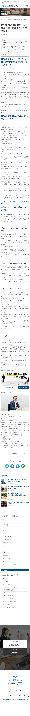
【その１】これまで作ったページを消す (15, 49)
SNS (4, 528)
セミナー (5, 545)
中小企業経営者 (7, 539)
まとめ (4, 54)
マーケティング (7, 536)
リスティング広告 (8, 558)
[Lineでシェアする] (23, 466)
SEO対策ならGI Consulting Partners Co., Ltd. (17, 699)
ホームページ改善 (8, 533)
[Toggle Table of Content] (25, 40)
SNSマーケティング (8, 584)
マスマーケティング (8, 607)
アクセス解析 (6, 604)
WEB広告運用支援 (8, 590)
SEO (4, 519)
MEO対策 (5, 581)
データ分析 (6, 530)
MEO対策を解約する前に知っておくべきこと (14, 46)
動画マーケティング (8, 593)
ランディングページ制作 (9, 601)
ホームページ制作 (8, 598)
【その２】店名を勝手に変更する (13, 51)
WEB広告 (5, 525)
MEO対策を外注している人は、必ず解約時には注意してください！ (15, 43)
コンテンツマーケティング (10, 564)
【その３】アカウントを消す (12, 53)
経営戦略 (5, 555)
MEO (4, 522)
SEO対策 (5, 578)
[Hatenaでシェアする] (18, 466)
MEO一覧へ (15, 453)
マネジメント (6, 561)
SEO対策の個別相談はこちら (9, 370)
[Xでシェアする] (7, 466)
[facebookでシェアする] (12, 466)
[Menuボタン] (27, 5)
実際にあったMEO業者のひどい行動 (12, 48)
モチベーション (7, 542)
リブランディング (8, 595)
